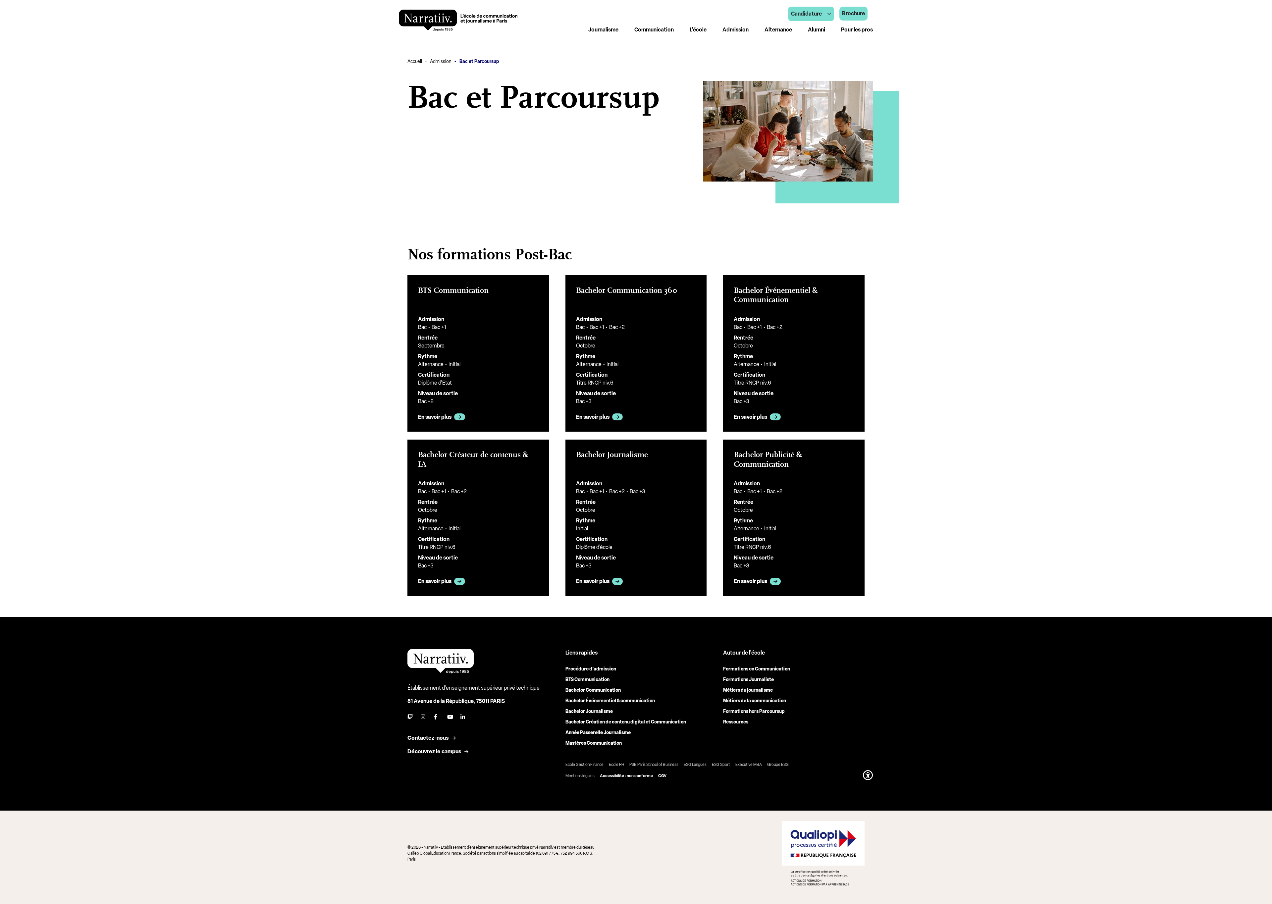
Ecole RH (616, 764)
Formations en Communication (756, 669)
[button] (868, 775)
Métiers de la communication (754, 701)
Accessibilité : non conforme (626, 775)
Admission (440, 61)
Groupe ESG (778, 764)
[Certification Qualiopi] (823, 853)
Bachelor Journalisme (589, 711)
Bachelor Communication (593, 690)
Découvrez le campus (434, 751)
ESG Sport (721, 764)
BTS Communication (587, 679)
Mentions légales (580, 775)
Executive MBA (748, 764)
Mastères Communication (593, 743)
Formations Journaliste (748, 679)
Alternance (778, 30)
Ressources (735, 722)
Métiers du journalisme (748, 690)
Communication (654, 30)
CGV (662, 775)
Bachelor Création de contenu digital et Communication (625, 722)
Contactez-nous (428, 738)
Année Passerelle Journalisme (598, 732)
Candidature (806, 14)
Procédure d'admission (590, 669)
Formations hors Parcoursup (754, 711)
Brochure (853, 13)
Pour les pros (857, 30)
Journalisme (603, 30)
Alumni (816, 30)
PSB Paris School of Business (653, 764)
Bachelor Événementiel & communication (610, 701)
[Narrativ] (458, 20)
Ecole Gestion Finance (584, 764)
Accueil (414, 61)
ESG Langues (695, 764)
